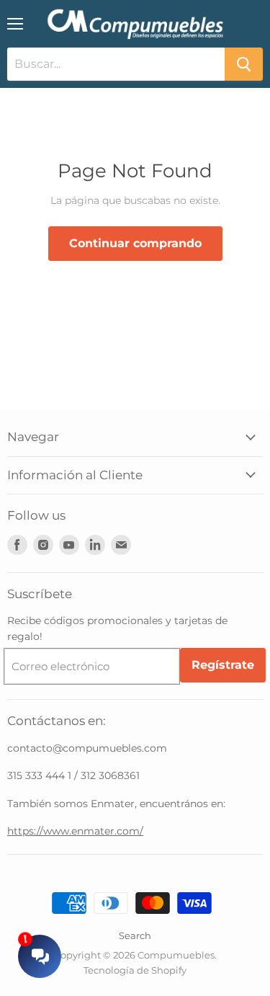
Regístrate (223, 665)
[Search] (244, 64)
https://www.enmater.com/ (75, 830)
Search (135, 935)
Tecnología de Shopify (135, 970)
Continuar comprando (135, 243)
